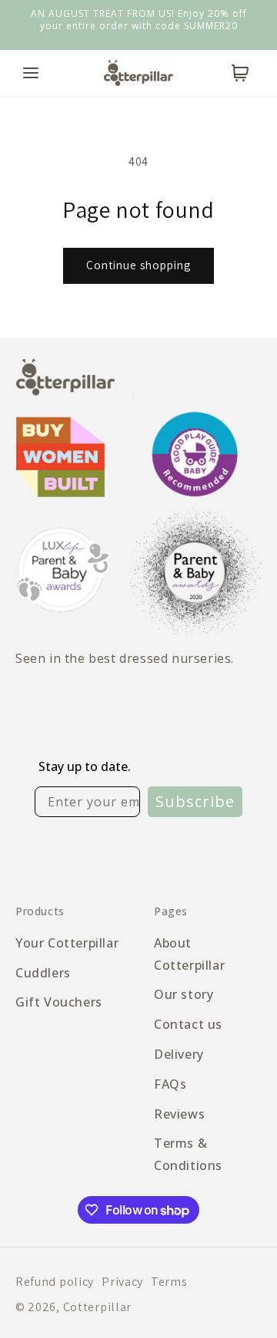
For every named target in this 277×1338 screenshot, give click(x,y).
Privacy (122, 1282)
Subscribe (195, 801)
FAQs (170, 1084)
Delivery (179, 1054)
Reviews (179, 1114)
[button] (31, 73)
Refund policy (54, 1282)
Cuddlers (43, 972)
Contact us (188, 1024)
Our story (183, 994)
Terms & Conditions (188, 1154)
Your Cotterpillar (66, 942)
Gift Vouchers (58, 1002)
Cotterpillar (97, 1307)
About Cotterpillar (189, 954)
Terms (169, 1282)
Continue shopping (138, 265)
